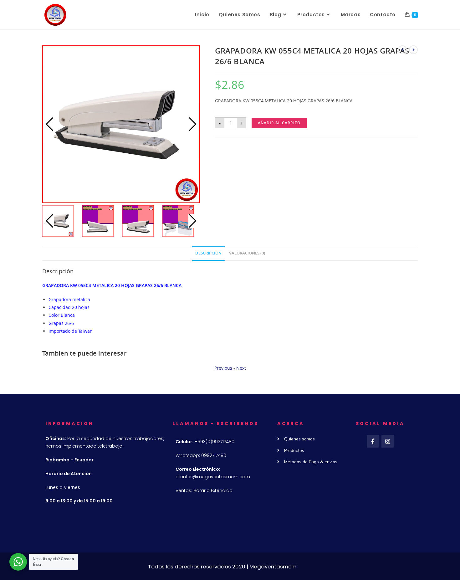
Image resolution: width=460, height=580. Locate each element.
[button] (192, 124)
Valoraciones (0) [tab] (247, 253)
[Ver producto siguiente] (413, 49)
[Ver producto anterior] (402, 49)
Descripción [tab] (208, 253)
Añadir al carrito (279, 123)
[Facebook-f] (373, 441)
